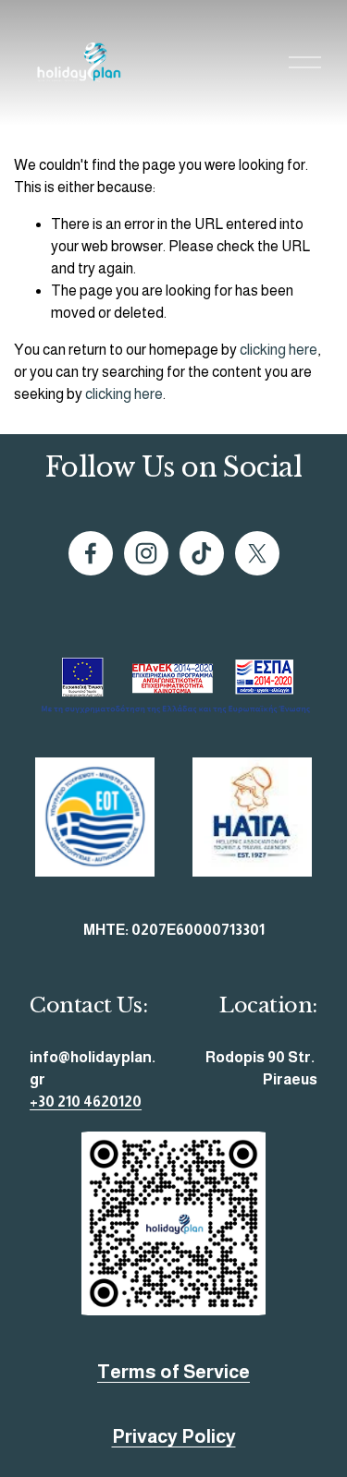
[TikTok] (202, 553)
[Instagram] (146, 553)
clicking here (278, 349)
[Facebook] (90, 553)
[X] (257, 553)
